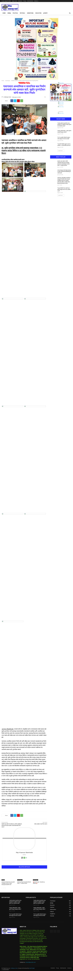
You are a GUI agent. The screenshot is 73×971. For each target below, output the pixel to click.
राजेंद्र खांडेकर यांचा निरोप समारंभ (40, 824)
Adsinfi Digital (32, 968)
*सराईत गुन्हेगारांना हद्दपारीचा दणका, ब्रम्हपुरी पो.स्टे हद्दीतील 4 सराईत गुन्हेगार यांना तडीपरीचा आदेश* (64, 125)
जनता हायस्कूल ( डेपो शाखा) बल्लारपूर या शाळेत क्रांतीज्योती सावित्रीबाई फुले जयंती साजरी (64, 172)
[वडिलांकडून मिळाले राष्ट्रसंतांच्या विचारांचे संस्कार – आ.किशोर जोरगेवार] (24, 875)
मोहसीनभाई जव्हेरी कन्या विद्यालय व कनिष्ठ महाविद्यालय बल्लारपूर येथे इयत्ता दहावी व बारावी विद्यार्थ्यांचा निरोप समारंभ (12, 825)
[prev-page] (2, 888)
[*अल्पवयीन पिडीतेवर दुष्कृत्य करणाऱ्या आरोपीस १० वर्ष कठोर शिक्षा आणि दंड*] (53, 145)
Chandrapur (7, 80)
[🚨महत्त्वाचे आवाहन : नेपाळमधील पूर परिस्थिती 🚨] (40, 875)
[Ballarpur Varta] (2, 97)
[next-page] (5, 888)
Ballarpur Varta (8, 97)
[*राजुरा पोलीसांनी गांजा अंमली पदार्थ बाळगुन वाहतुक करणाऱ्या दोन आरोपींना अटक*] (53, 189)
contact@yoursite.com (30, 962)
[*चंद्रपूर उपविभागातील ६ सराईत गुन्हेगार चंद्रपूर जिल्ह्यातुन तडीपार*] (53, 132)
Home (3, 80)
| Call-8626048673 (5, 969)
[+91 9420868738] (22, 859)
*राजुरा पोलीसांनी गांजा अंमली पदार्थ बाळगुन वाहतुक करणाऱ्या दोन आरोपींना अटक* (63, 189)
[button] (69, 13)
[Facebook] (63, 1)
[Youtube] (70, 1)
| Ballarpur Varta (14, 968)
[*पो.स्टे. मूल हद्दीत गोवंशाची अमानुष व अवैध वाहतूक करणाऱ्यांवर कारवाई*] (53, 139)
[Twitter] (67, 1)
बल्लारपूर (28, 83)
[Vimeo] (68, 1)
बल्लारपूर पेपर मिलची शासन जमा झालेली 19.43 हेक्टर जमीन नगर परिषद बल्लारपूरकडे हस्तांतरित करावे (8, 883)
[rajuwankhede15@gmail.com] (27, 859)
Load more (60, 150)
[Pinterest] (18, 100)
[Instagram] (65, 1)
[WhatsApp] (21, 100)
